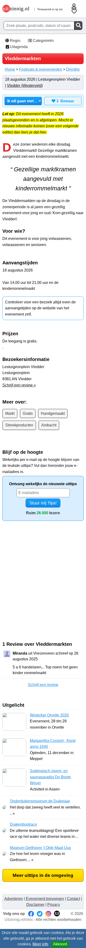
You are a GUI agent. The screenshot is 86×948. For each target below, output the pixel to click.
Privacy (53, 905)
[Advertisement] (43, 588)
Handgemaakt (53, 413)
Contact (73, 899)
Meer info (40, 944)
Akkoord (60, 944)
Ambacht (48, 425)
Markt (10, 413)
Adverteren (13, 899)
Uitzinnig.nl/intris (19, 920)
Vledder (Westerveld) (25, 86)
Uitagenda (18, 47)
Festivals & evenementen (40, 69)
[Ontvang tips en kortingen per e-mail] (57, 914)
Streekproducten (19, 425)
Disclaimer (35, 905)
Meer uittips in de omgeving (43, 875)
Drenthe (73, 69)
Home (10, 69)
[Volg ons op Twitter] (39, 914)
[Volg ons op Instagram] (48, 914)
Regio (14, 41)
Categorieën (43, 41)
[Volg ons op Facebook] (31, 914)
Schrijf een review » (19, 385)
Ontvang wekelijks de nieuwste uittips (43, 484)
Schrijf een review (43, 685)
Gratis (28, 413)
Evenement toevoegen (45, 899)
